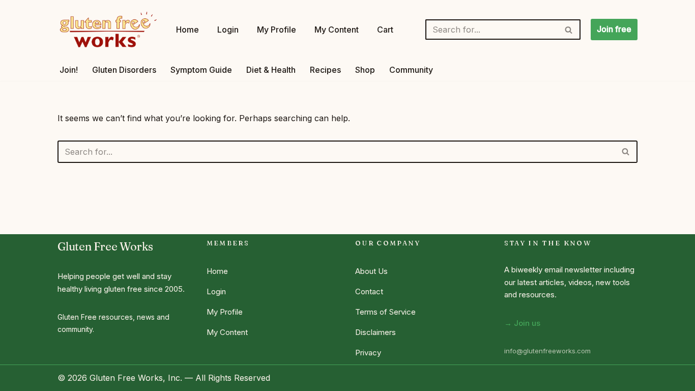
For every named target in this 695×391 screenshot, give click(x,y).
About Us (371, 271)
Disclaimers (375, 332)
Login (228, 29)
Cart (385, 29)
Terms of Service (385, 312)
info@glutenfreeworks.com (547, 351)
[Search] (569, 29)
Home (187, 29)
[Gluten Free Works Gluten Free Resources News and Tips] (108, 29)
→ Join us (522, 323)
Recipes (325, 70)
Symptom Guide (201, 70)
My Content (336, 29)
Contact (369, 291)
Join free (614, 29)
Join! (69, 70)
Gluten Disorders (124, 70)
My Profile (276, 29)
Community (411, 70)
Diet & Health (271, 70)
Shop (365, 70)
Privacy (368, 352)
